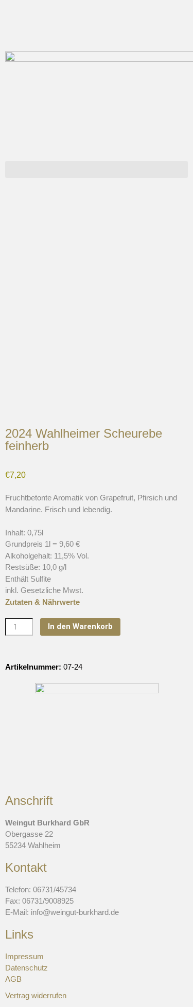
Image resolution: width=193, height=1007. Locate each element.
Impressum (24, 956)
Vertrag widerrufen (35, 995)
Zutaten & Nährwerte (42, 602)
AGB (13, 979)
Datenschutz (26, 967)
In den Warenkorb (80, 626)
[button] (96, 169)
